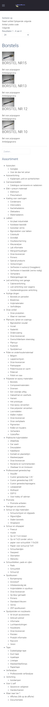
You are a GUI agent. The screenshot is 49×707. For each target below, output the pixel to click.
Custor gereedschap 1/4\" (21, 477)
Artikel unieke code (10, 24)
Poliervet (14, 372)
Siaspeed (14, 552)
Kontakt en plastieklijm (20, 454)
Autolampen (15, 680)
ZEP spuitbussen (17, 608)
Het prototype (16, 401)
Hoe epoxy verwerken (19, 405)
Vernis (13, 605)
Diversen (14, 388)
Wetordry (14, 559)
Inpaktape (14, 657)
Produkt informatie (18, 637)
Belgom (13, 356)
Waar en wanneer (18, 316)
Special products (17, 260)
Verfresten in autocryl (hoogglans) (25, 267)
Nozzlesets (15, 628)
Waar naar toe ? (13, 693)
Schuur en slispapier (15, 526)
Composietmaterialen (19, 385)
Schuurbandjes (16, 549)
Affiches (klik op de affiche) (22, 696)
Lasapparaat (15, 487)
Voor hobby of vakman (20, 496)
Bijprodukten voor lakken (21, 231)
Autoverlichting (12, 175)
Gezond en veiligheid (19, 687)
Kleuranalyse (16, 244)
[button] (3, 5)
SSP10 (13, 493)
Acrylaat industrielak (19, 221)
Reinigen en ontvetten (15, 506)
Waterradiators (16, 215)
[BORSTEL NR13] (8, 79)
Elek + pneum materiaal (16, 188)
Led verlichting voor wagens (22, 287)
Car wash (14, 444)
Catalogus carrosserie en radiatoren (26, 185)
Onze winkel (11, 310)
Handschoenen (17, 690)
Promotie (10, 500)
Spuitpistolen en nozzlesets (18, 611)
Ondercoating (16, 333)
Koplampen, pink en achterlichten (24, 179)
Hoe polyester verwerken (21, 408)
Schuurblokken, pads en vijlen (19, 562)
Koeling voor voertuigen (16, 198)
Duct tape (14, 654)
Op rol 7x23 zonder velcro (21, 539)
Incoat (13, 326)
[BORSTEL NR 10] (8, 125)
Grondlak (14, 238)
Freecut (13, 529)
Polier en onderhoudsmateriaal (19, 352)
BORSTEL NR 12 (14, 109)
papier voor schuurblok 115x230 (24, 542)
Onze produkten (17, 313)
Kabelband (14, 451)
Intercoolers (15, 205)
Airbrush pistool (17, 618)
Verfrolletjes (15, 306)
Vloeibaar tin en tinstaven (21, 467)
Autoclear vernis (17, 228)
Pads (12, 565)
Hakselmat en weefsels (20, 395)
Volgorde (6, 28)
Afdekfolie (14, 441)
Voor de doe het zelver (20, 172)
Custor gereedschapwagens (22, 483)
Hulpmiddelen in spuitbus (21, 588)
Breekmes (14, 300)
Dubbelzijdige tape (18, 651)
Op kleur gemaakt (18, 595)
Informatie (14, 621)
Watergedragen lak (18, 277)
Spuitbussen (11, 575)
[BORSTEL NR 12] (8, 102)
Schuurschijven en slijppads (22, 513)
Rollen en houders (18, 428)
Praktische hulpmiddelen (17, 437)
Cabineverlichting (17, 283)
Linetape (14, 660)
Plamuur (14, 342)
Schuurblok (15, 569)
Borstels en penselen (19, 297)
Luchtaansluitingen (18, 624)
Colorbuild (14, 234)
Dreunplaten (15, 447)
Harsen (13, 398)
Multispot (14, 490)
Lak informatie (16, 247)
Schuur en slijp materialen (17, 510)
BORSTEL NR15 (14, 63)
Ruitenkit (14, 346)
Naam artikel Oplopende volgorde (16, 21)
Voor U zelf (11, 683)
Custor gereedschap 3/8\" (21, 480)
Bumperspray (16, 578)
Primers (13, 257)
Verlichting (10, 677)
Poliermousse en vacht (20, 369)
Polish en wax (16, 375)
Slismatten (15, 555)
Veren (12, 644)
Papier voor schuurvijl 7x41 (22, 546)
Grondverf (14, 582)
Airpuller (13, 474)
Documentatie (16, 700)
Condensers (15, 201)
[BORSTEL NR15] (8, 56)
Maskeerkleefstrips (18, 664)
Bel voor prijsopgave (11, 69)
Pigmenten (15, 424)
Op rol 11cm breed (18, 536)
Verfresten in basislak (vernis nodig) (26, 270)
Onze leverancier (17, 254)
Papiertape (15, 667)
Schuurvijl (14, 572)
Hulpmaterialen (17, 303)
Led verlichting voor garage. (18, 280)
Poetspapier (15, 365)
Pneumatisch (16, 195)
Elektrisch (14, 192)
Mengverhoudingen (18, 251)
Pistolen (13, 634)
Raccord (14, 641)
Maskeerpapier (16, 457)
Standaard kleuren (18, 601)
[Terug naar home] (24, 5)
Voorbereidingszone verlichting (23, 290)
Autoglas (14, 169)
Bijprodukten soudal (18, 323)
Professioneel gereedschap (18, 470)
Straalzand (15, 523)
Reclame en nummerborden (22, 464)
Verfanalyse (11, 670)
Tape (8, 647)
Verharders (15, 274)
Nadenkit (14, 329)
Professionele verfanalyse (21, 673)
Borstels (14, 382)
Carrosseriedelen (13, 182)
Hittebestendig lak (18, 585)
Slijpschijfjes (15, 516)
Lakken (9, 218)
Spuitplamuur (16, 349)
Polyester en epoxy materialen (19, 378)
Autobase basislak (18, 224)
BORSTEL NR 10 (14, 132)
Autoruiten (10, 165)
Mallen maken (16, 415)
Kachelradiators (17, 208)
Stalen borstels (17, 519)
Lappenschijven (17, 359)
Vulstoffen (14, 434)
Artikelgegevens (9, 73)
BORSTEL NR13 (14, 86)
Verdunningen (16, 264)
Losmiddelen (16, 411)
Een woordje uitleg (18, 392)
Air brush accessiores (20, 614)
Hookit (13, 533)
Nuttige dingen (12, 293)
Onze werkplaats (17, 421)
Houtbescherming (18, 241)
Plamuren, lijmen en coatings (19, 319)
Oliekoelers (15, 211)
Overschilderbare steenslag (22, 339)
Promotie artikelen (18, 503)
